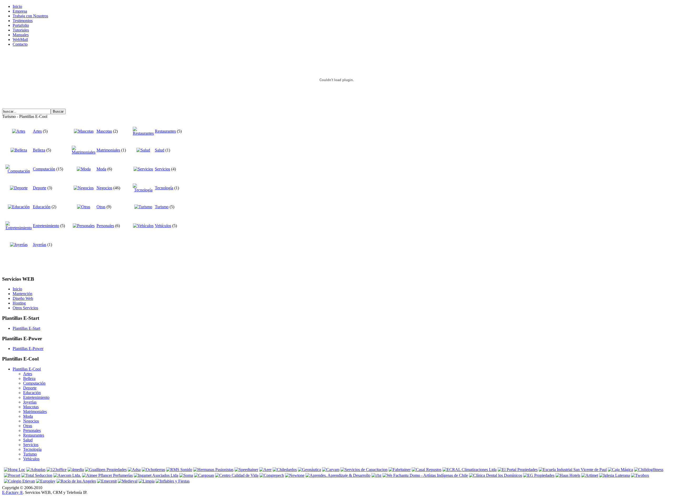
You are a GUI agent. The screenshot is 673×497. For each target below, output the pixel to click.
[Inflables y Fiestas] (173, 481)
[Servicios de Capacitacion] (364, 469)
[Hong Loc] (14, 469)
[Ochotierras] (153, 469)
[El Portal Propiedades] (518, 469)
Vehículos (163, 225)
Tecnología (164, 188)
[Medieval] (127, 481)
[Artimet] (589, 475)
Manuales (21, 35)
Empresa (20, 11)
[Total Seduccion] (36, 475)
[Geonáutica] (309, 469)
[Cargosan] (204, 475)
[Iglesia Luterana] (614, 475)
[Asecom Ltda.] (67, 475)
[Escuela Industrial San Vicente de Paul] (573, 469)
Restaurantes (165, 131)
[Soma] (186, 475)
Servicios (162, 169)
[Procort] (12, 475)
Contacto (20, 44)
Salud (159, 150)
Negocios (104, 188)
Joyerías (39, 244)
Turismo (162, 207)
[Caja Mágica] (620, 469)
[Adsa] (134, 469)
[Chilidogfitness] (648, 469)
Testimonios (23, 20)
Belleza (39, 150)
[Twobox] (640, 475)
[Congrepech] (271, 475)
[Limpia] (147, 481)
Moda (101, 169)
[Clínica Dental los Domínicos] (495, 475)
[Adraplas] (35, 469)
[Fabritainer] (400, 469)
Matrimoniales (108, 150)
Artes (37, 131)
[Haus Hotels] (567, 475)
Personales (105, 225)
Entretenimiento (46, 225)
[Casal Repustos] (426, 469)
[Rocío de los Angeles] (76, 481)
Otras (100, 207)
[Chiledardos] (285, 469)
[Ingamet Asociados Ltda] (156, 475)
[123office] (57, 469)
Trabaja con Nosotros (30, 16)
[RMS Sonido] (179, 469)
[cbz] (376, 475)
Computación (44, 169)
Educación (41, 207)
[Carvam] (330, 469)
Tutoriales (21, 30)
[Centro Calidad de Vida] (236, 475)
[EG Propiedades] (538, 475)
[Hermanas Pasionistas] (213, 469)
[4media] (76, 469)
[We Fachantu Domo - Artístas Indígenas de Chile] (425, 475)
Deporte (39, 188)
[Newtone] (294, 475)
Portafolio (21, 25)
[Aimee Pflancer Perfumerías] (107, 475)
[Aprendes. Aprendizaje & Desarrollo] (337, 475)
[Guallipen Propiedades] (106, 469)
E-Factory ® (12, 492)
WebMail (20, 39)
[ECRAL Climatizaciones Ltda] (469, 469)
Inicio (17, 6)
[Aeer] (265, 469)
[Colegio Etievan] (19, 481)
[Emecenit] (107, 481)
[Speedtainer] (246, 469)
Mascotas (104, 131)
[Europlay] (45, 481)
